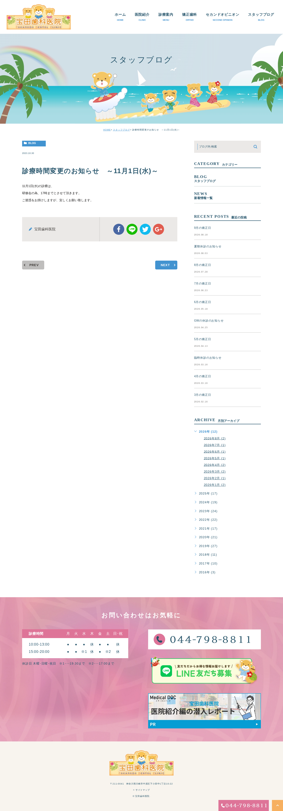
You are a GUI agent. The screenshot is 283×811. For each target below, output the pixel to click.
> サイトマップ (141, 790)
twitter (145, 229)
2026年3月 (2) (215, 471)
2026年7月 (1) (215, 445)
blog (32, 143)
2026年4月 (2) (215, 464)
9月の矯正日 (202, 227)
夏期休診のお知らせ (208, 246)
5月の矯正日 (202, 339)
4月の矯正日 (202, 376)
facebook (118, 229)
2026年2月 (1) (215, 478)
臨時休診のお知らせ (208, 357)
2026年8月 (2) (215, 438)
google (158, 229)
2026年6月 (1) (215, 451)
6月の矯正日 (202, 302)
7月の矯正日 (202, 283)
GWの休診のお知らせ (209, 320)
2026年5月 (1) (215, 458)
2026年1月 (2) (215, 485)
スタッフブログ (121, 130)
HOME (107, 130)
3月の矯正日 (202, 394)
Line (132, 229)
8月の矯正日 (202, 265)
